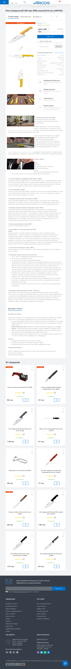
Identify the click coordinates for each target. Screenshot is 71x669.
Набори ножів (41, 609)
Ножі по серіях (18, 6)
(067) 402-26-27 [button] (42, 639)
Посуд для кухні (41, 616)
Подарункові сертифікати (13, 629)
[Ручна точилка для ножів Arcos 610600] (20, 376)
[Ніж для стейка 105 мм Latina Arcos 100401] (20, 501)
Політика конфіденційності (21, 592)
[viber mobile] (38, 652)
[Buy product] (25, 400)
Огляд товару (13, 16)
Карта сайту (9, 626)
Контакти (8, 621)
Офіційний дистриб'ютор (52, 80)
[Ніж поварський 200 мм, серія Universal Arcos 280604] (20, 543)
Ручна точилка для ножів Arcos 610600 (20, 387)
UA (12, 3)
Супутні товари (41, 614)
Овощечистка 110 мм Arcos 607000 (20, 470)
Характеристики (25, 17)
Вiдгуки (8, 619)
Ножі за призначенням (44, 604)
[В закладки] (51, 16)
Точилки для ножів (42, 611)
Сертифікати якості (11, 606)
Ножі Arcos (8, 6)
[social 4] (17, 652)
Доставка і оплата (39, 17)
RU (16, 3)
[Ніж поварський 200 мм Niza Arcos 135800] (51, 543)
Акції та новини (10, 614)
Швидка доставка (49, 89)
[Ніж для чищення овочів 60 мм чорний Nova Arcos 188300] (51, 376)
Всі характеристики (59, 52)
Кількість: (60, 29)
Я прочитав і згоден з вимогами (23, 592)
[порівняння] (56, 16)
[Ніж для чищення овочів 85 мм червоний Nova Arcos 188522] (51, 460)
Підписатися (59, 588)
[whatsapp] (45, 652)
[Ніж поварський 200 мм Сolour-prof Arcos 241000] (20, 418)
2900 (26, 6)
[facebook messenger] (48, 652)
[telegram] (41, 652)
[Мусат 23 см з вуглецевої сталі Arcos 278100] (51, 418)
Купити (58, 46)
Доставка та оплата (11, 604)
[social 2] (10, 652)
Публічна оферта (11, 609)
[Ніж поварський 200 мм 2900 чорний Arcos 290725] (51, 501)
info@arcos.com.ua (43, 642)
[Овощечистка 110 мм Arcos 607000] (20, 460)
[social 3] (14, 652)
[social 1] (7, 652)
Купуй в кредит (49, 105)
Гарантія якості (48, 98)
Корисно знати (10, 616)
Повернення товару (11, 624)
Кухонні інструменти (43, 619)
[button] (66, 2)
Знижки (8, 631)
